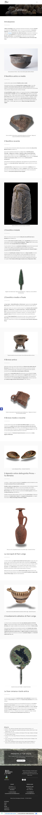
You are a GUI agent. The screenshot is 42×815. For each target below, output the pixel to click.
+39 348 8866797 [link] (30, 792)
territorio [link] (9, 33)
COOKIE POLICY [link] (6, 808)
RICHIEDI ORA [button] (20, 760)
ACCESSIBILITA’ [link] (6, 801)
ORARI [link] (5, 804)
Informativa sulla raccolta (10, 813)
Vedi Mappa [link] (12, 789)
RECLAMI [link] (5, 806)
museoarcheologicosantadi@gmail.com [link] (12, 793)
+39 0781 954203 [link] (12, 792)
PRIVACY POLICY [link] (6, 809)
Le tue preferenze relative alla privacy (26, 813)
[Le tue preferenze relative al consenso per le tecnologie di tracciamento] (2, 813)
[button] (37, 2)
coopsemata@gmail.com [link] (30, 793)
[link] (1, 409)
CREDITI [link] (5, 803)
